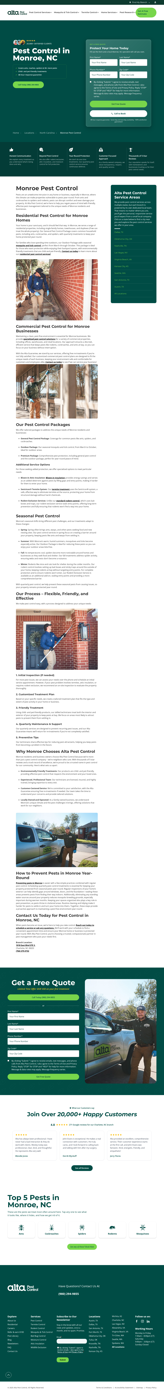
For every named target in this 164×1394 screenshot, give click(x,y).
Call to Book (120, 113)
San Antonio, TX (96, 1328)
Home (16, 132)
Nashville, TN (94, 1347)
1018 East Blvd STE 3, (25, 945)
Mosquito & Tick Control (42, 1332)
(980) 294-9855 (68, 1294)
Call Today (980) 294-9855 (28, 85)
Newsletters (13, 1343)
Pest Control (36, 1320)
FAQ (9, 1347)
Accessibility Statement (124, 1387)
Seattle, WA (117, 1339)
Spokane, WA (118, 1343)
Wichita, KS (117, 1316)
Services (35, 1316)
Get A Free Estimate (143, 12)
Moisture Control (38, 1339)
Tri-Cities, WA (118, 1335)
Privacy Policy (128, 87)
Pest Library (13, 1336)
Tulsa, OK (93, 1339)
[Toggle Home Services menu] (117, 12)
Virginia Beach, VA (120, 1331)
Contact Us (13, 1351)
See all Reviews (82, 1168)
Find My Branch (139, 2)
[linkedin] (148, 1321)
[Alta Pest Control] (17, 12)
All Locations (118, 1347)
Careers (11, 1328)
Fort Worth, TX (95, 1332)
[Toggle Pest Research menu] (135, 12)
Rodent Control (38, 1328)
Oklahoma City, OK (97, 1336)
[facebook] (136, 1321)
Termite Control (38, 1324)
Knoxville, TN (94, 1343)
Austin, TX (93, 1320)
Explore (12, 1316)
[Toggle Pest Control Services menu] (51, 12)
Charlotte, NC (118, 1320)
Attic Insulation (37, 1343)
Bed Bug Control (38, 1336)
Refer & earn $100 (16, 1332)
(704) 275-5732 (22, 951)
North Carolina (47, 132)
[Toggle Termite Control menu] (98, 12)
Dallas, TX (93, 1324)
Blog (10, 1339)
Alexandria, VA (118, 1327)
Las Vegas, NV (118, 1324)
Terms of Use (111, 87)
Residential (13, 1324)
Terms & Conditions (104, 1387)
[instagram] (142, 1321)
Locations (29, 132)
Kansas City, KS (95, 1351)
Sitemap (139, 1387)
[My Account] (155, 2)
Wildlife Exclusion (38, 1347)
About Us (12, 1320)
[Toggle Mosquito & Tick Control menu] (78, 12)
